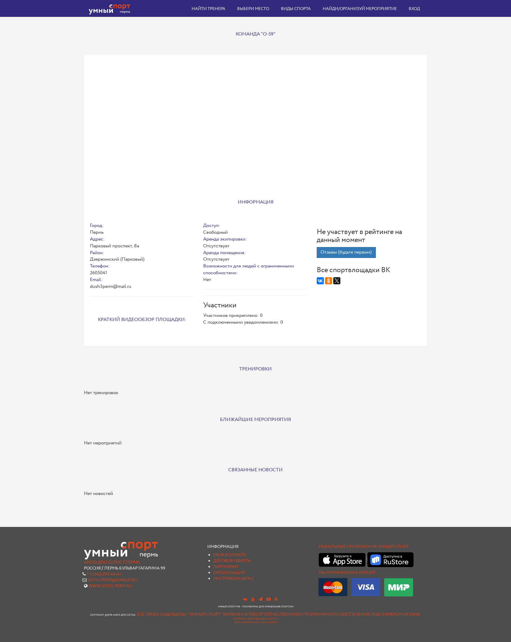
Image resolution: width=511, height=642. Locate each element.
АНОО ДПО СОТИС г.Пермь (112, 562)
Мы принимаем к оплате (347, 573)
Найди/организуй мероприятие (360, 9)
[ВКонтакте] (320, 280)
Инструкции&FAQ (233, 579)
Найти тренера (208, 9)
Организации (229, 573)
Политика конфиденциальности (256, 619)
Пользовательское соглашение (255, 622)
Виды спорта (296, 9)
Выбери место (253, 9)
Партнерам (225, 567)
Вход (414, 9)
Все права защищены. (162, 614)
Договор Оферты (232, 561)
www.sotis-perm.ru (110, 586)
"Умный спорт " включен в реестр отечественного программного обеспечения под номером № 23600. (304, 614)
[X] (336, 280)
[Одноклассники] (328, 280)
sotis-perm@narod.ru (113, 580)
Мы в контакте (229, 555)
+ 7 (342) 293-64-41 (104, 574)
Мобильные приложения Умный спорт (363, 547)
